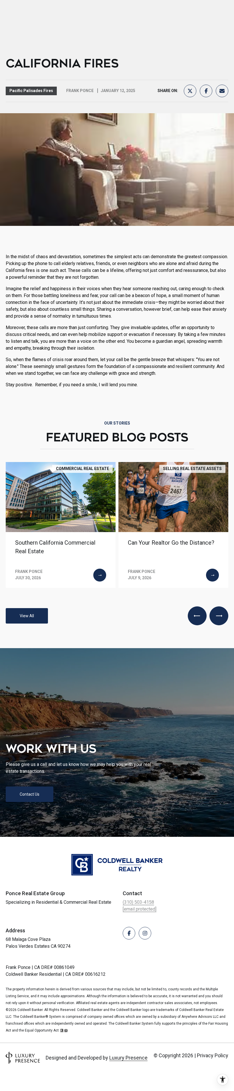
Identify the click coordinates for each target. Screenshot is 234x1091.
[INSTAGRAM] (145, 933)
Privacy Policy (212, 1055)
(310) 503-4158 (138, 902)
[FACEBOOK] (129, 933)
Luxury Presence (128, 1058)
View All (27, 616)
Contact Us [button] (29, 794)
